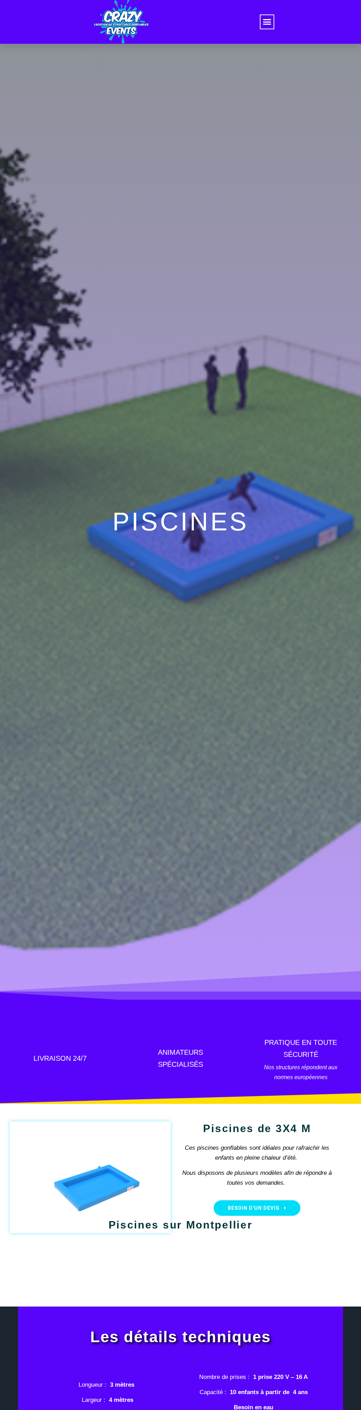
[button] (267, 21)
